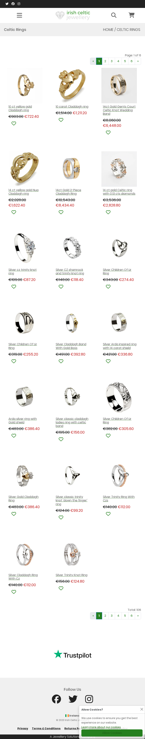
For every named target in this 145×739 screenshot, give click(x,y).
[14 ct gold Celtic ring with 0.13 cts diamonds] (119, 169)
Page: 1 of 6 (133, 55)
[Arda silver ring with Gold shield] (25, 397)
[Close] (142, 709)
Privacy (22, 728)
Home (108, 29)
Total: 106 (134, 610)
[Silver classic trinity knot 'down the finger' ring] (72, 475)
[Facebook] (13, 4)
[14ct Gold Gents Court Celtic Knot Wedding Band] (119, 85)
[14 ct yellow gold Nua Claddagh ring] (25, 169)
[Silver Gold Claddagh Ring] (25, 475)
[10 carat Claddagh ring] (72, 85)
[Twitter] (7, 4)
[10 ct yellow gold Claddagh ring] (25, 85)
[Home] (72, 15)
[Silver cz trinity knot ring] (25, 248)
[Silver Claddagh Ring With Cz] (25, 554)
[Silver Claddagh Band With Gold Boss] (72, 323)
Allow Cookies (112, 733)
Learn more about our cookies (101, 727)
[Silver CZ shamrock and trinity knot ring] (72, 248)
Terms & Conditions (46, 728)
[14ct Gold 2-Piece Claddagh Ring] (72, 169)
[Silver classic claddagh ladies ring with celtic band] (72, 397)
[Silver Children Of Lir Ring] (119, 248)
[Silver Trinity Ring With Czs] (119, 475)
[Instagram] (19, 4)
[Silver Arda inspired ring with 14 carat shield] (119, 323)
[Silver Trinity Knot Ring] (72, 554)
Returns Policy (74, 728)
